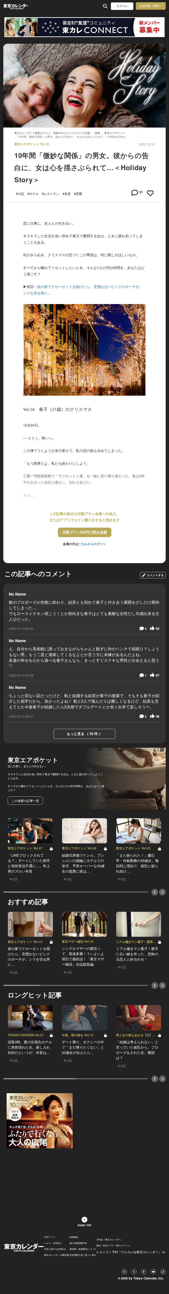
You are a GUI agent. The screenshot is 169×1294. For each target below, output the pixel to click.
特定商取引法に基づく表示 (83, 1255)
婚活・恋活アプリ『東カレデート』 (114, 1245)
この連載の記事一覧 (25, 800)
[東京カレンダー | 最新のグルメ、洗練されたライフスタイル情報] (15, 6)
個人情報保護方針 (78, 1243)
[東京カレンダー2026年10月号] (40, 1120)
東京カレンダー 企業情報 (56, 1255)
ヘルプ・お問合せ (53, 1243)
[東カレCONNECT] (84, 27)
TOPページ (49, 1237)
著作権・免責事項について (83, 1249)
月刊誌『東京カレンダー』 (109, 1239)
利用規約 (74, 1237)
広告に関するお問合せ (55, 1249)
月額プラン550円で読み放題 (84, 532)
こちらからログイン (92, 544)
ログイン (122, 6)
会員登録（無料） (150, 6)
